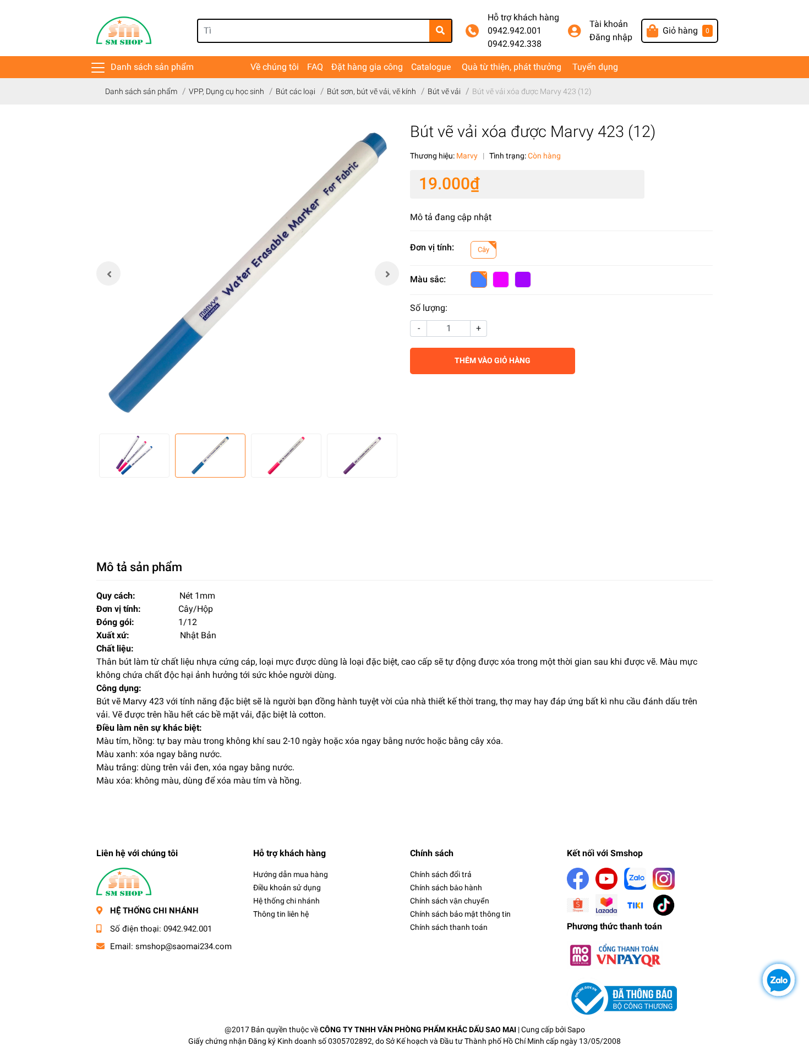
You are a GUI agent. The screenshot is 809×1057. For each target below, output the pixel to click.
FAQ (315, 67)
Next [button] (387, 273)
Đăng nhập (610, 37)
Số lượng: (428, 308)
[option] (247, 273)
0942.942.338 (515, 44)
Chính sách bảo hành (446, 887)
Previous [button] (108, 273)
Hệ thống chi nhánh (286, 900)
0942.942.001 (515, 30)
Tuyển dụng (595, 67)
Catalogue (431, 67)
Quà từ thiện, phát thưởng (511, 67)
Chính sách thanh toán (449, 927)
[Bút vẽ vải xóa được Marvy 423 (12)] (247, 273)
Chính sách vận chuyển (449, 900)
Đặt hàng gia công (367, 67)
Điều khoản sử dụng (287, 887)
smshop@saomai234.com (183, 946)
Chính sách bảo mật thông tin (460, 914)
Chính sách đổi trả (441, 874)
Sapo (576, 1029)
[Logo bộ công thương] (622, 998)
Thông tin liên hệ (281, 914)
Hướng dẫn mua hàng (290, 874)
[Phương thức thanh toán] (615, 954)
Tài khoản (608, 24)
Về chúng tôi (274, 67)
